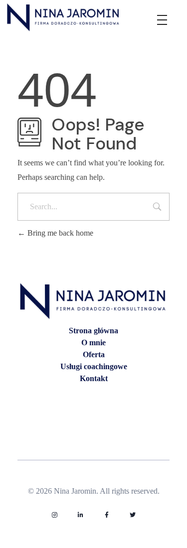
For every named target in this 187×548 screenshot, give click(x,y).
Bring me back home (59, 233)
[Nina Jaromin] (63, 17)
